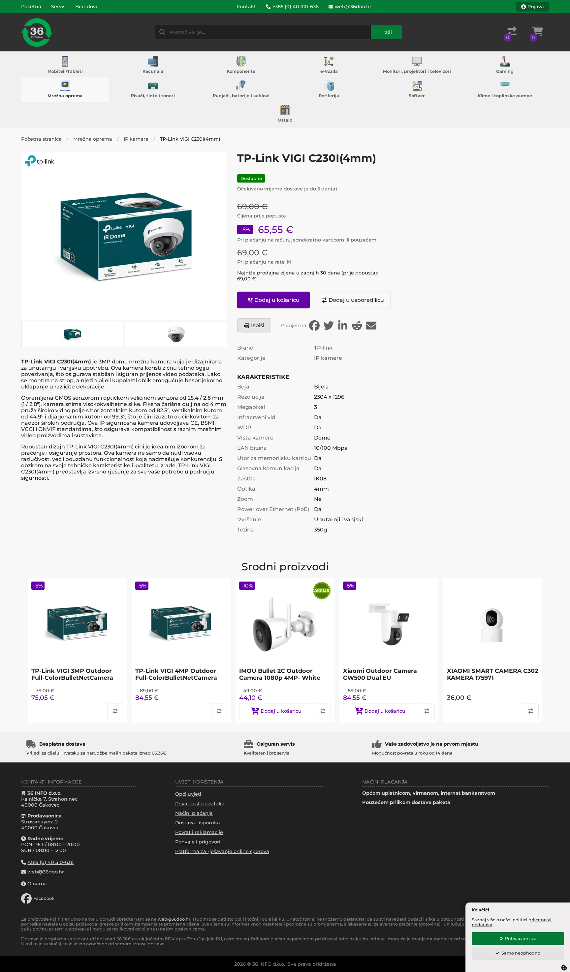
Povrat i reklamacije (199, 832)
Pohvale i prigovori (197, 842)
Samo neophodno (520, 953)
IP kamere (136, 139)
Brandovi (86, 7)
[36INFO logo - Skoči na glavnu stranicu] (37, 32)
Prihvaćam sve (520, 938)
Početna (31, 7)
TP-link (323, 348)
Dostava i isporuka (197, 823)
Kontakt (246, 7)
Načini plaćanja (194, 813)
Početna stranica (41, 139)
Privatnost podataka (200, 804)
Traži (386, 32)
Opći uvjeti (188, 794)
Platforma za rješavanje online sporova (222, 851)
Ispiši (257, 325)
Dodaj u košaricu (277, 300)
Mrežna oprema (92, 139)
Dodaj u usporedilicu (356, 300)
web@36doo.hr (174, 919)
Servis (58, 7)
